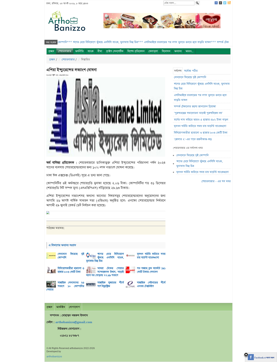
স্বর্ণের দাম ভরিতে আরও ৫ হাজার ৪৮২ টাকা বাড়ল (201, 120)
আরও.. (190, 51)
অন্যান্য (178, 51)
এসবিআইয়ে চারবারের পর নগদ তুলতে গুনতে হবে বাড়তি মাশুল (200, 97)
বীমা (99, 51)
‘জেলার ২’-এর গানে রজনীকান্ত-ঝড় (193, 139)
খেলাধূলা (153, 51)
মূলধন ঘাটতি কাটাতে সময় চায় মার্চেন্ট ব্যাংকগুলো (151, 255)
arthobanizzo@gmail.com (73, 322)
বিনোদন (166, 51)
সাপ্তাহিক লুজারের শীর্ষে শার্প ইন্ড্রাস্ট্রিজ (110, 284)
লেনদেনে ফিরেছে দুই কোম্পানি (71, 255)
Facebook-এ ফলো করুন (264, 358)
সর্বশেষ (177, 71)
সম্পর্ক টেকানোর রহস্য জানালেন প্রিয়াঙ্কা (195, 106)
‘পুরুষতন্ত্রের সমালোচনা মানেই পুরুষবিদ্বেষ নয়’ (198, 113)
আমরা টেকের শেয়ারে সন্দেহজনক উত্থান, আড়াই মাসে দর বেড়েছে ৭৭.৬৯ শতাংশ (105, 271)
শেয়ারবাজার (64, 51)
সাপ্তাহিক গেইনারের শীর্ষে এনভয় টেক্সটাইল (151, 284)
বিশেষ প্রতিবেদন (136, 51)
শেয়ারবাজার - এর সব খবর (216, 181)
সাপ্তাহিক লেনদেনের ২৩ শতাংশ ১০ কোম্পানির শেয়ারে (65, 286)
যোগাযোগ (74, 307)
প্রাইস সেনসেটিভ (114, 51)
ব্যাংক (90, 51)
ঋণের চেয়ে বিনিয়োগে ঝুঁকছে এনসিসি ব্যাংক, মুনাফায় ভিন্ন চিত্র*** (98, 42)
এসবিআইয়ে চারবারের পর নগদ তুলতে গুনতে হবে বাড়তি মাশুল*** (170, 42)
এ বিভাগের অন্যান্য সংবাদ (62, 245)
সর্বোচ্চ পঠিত (191, 71)
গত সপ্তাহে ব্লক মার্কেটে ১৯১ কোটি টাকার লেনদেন (151, 270)
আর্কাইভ (60, 307)
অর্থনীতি (79, 51)
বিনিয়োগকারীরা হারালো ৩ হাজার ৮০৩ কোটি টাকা (71, 270)
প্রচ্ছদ (51, 51)
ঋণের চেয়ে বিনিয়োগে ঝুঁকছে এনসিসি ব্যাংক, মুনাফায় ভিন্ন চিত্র (105, 257)
